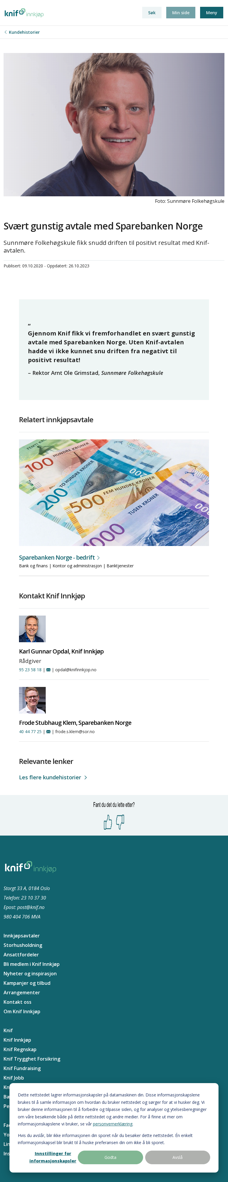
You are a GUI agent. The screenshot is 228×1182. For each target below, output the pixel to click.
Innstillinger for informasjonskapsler (53, 1157)
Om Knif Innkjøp (22, 1011)
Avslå (177, 1157)
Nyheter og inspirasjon (30, 973)
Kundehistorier (24, 32)
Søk (152, 12)
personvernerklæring (112, 1124)
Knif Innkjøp (17, 1040)
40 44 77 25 (30, 731)
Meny (211, 12)
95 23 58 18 (30, 669)
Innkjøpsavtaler (22, 935)
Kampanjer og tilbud (27, 983)
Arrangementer (22, 992)
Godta (110, 1157)
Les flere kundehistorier (50, 777)
